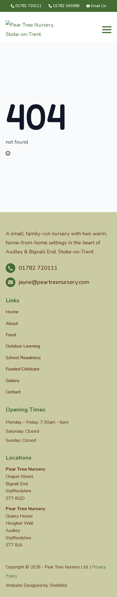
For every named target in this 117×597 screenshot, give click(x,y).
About (12, 323)
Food (11, 335)
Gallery (13, 381)
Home (12, 312)
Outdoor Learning (23, 346)
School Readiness (23, 358)
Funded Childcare (22, 369)
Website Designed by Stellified (36, 585)
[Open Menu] (106, 29)
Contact (13, 392)
